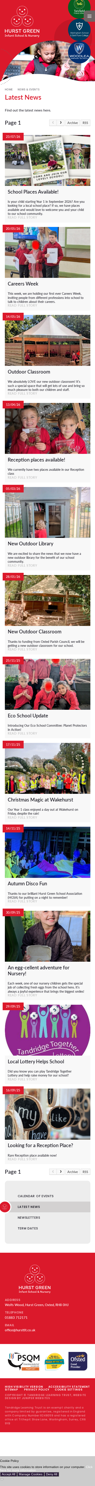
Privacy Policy (36, 1389)
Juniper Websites (36, 1398)
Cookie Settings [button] (69, 1389)
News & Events (29, 89)
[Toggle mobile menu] (89, 16)
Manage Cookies (30, 1474)
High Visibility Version (24, 1387)
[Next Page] (60, 123)
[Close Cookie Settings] (2, 1479)
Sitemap (11, 1389)
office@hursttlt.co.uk (20, 1330)
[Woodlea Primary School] (79, 52)
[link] (53, 123)
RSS (85, 123)
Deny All (51, 1474)
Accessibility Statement (69, 1387)
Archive (72, 123)
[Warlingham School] (79, 30)
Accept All (8, 1474)
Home (9, 89)
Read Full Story (22, 217)
